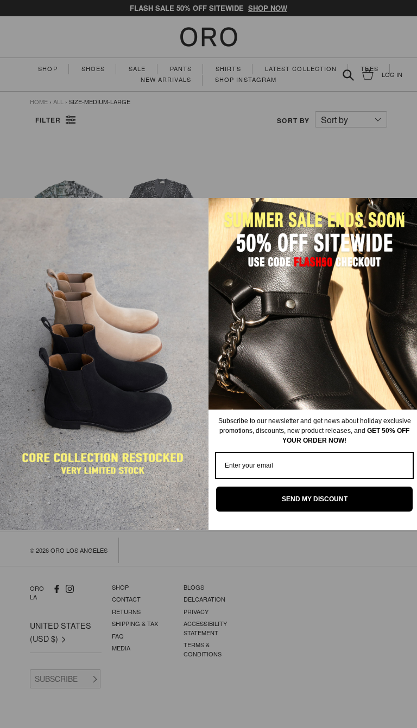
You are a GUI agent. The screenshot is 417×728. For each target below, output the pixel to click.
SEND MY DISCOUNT (315, 499)
